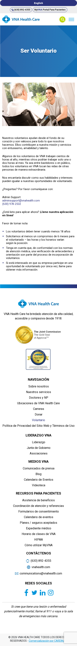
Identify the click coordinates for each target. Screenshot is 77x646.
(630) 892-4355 (22, 9)
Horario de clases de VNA (39, 534)
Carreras (38, 409)
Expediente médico (38, 528)
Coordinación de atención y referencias (38, 506)
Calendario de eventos (38, 517)
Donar (38, 414)
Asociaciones (38, 453)
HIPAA (38, 539)
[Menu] (71, 19)
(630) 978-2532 (11, 204)
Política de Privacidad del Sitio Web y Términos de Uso (38, 425)
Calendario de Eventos (38, 479)
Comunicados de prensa (38, 468)
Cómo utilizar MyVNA (39, 545)
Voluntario (38, 420)
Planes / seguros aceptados (38, 522)
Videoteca (38, 485)
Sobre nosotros (38, 386)
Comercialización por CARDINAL (48, 640)
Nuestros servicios (38, 392)
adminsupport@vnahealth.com (21, 200)
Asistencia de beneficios (38, 500)
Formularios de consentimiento (38, 511)
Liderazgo (38, 442)
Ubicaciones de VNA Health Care (38, 403)
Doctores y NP (38, 397)
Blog (38, 474)
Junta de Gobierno (38, 448)
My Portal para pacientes (50, 9)
